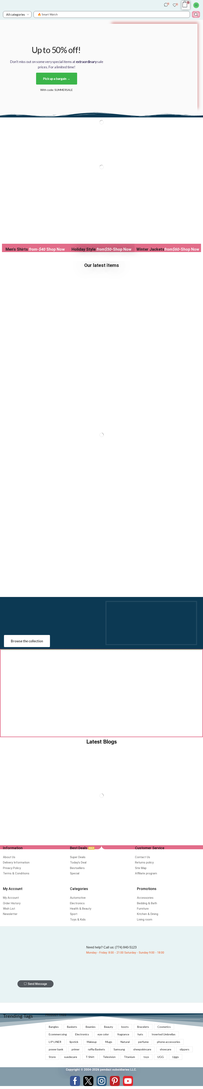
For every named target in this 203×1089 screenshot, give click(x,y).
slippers (184, 1049)
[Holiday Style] (101, 229)
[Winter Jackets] (168, 229)
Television (109, 1057)
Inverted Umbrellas (163, 1034)
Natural (125, 1041)
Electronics (82, 1034)
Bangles (54, 1026)
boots (125, 1026)
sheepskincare (142, 1049)
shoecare (165, 1049)
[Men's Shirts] (35, 229)
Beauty (108, 1026)
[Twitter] (88, 1081)
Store (52, 1057)
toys (146, 1057)
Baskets (72, 1026)
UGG (160, 1057)
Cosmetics (164, 1026)
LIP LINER (55, 1041)
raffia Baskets (96, 1049)
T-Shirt (90, 1057)
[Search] (196, 14)
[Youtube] (128, 1081)
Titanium (129, 1057)
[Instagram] (102, 1081)
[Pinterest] (115, 1081)
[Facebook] (75, 1081)
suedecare (70, 1057)
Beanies (91, 1026)
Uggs (175, 1057)
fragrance (123, 1034)
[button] (166, 6)
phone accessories (168, 1041)
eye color (103, 1034)
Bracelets (143, 1026)
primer (75, 1049)
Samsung (119, 1049)
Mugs (108, 1041)
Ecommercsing (58, 1034)
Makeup (92, 1041)
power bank (56, 1049)
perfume (143, 1041)
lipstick (74, 1041)
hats (140, 1034)
